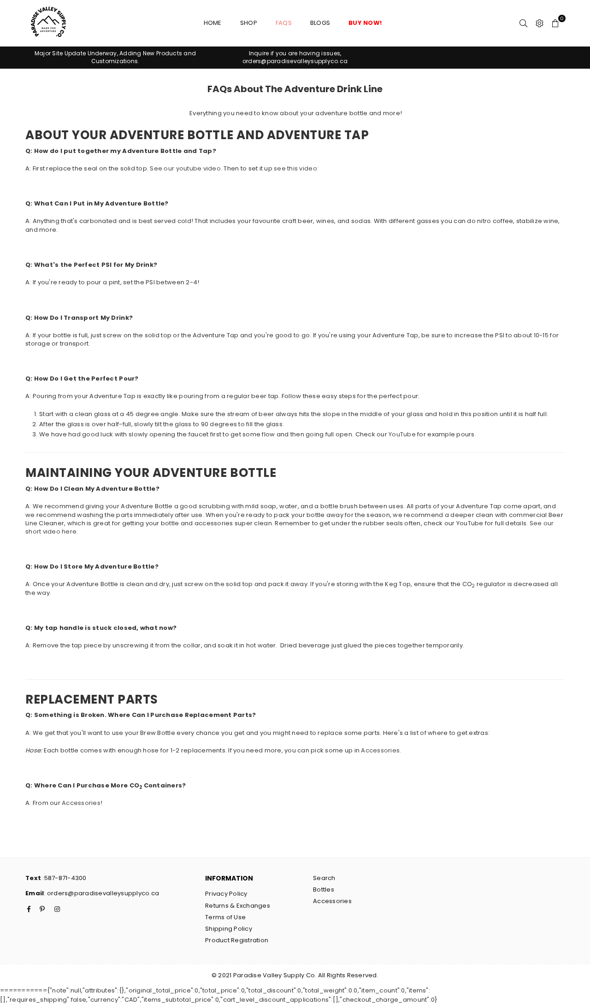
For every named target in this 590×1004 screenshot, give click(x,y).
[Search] (523, 23)
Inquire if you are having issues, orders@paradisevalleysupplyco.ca (295, 57)
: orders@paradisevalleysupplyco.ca (101, 893)
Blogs (320, 22)
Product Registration (236, 940)
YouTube (402, 434)
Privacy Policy (226, 893)
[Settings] (539, 23)
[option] (115, 58)
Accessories (380, 750)
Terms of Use (225, 917)
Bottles (323, 889)
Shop (248, 22)
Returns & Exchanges (237, 905)
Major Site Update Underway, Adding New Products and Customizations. (115, 57)
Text (33, 878)
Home (213, 22)
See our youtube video (185, 168)
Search (324, 878)
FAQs (284, 22)
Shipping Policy (228, 928)
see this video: (296, 168)
